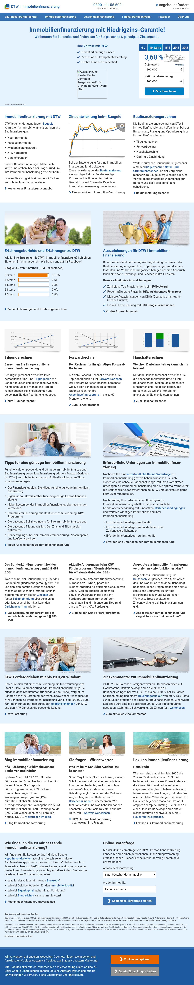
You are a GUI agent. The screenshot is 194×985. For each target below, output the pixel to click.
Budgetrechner (154, 167)
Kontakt (185, 8)
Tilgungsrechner (146, 141)
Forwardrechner (146, 146)
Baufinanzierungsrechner (152, 193)
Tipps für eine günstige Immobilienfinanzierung (38, 544)
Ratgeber (164, 16)
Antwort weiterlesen (97, 813)
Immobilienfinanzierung (40, 6)
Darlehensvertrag (16, 606)
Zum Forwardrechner (85, 405)
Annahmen (179, 65)
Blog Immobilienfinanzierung (26, 823)
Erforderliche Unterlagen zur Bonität (128, 522)
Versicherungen (17, 157)
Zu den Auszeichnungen (122, 311)
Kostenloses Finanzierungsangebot (30, 188)
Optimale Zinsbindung (150, 156)
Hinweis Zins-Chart (24, 936)
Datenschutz (54, 975)
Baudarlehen (26, 895)
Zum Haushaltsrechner (151, 401)
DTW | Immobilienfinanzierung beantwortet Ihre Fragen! (91, 820)
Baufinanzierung (110, 170)
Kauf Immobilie (17, 137)
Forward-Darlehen (110, 379)
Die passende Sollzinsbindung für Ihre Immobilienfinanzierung (47, 521)
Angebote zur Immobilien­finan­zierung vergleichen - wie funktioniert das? (161, 614)
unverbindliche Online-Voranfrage (149, 474)
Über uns (183, 16)
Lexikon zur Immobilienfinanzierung (159, 823)
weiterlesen (177, 707)
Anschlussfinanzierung (99, 16)
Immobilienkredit (62, 885)
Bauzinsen (140, 579)
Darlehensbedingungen (170, 508)
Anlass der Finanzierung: (118, 868)
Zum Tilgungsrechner (21, 401)
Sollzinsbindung (23, 598)
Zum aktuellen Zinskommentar (126, 714)
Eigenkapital (26, 890)
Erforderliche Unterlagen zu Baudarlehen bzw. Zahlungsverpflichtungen (135, 528)
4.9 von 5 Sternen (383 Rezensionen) (34, 268)
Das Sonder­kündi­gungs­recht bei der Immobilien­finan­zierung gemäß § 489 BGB (32, 616)
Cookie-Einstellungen (25, 971)
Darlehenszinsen (80, 801)
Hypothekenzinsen (63, 703)
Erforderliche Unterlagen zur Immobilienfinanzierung (140, 542)
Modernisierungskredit (22, 147)
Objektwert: (152, 64)
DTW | (15, 6)
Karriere (177, 8)
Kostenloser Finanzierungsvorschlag (31, 901)
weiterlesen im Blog (38, 817)
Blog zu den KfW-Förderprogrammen (96, 613)
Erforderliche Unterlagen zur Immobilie (130, 535)
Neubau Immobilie (19, 142)
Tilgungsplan (42, 379)
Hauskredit (140, 817)
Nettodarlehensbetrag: (159, 76)
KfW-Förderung (17, 152)
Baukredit (53, 880)
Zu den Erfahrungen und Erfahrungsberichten (37, 309)
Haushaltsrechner (147, 151)
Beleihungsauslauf (150, 696)
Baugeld (48, 123)
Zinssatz (42, 594)
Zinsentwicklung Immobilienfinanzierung (98, 192)
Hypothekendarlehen (18, 858)
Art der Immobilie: (114, 882)
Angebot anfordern (174, 5)
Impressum (75, 975)
